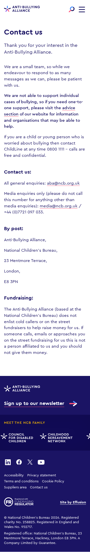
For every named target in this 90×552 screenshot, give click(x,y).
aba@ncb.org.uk (63, 183)
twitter (30, 462)
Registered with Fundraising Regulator (19, 501)
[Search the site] (72, 9)
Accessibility (14, 475)
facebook (19, 462)
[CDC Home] (16, 438)
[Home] (22, 9)
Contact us (39, 487)
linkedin (8, 462)
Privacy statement (41, 475)
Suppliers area (15, 487)
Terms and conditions (21, 481)
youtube (41, 462)
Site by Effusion (73, 502)
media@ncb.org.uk (59, 206)
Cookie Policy (53, 481)
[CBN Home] (56, 438)
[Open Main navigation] (82, 9)
